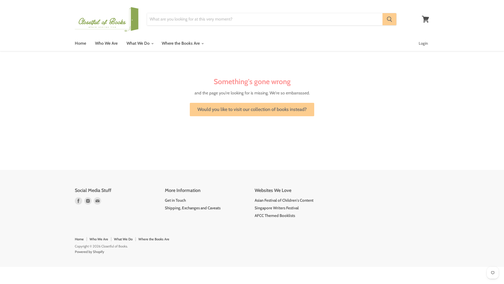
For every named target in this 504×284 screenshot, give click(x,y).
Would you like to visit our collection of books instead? (252, 109)
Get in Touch (175, 200)
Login (423, 43)
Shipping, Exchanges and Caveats (192, 208)
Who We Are (106, 43)
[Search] (389, 19)
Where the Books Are (181, 43)
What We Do (139, 43)
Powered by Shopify (89, 252)
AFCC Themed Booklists (275, 215)
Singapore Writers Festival (277, 208)
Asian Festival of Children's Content (284, 200)
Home (80, 43)
